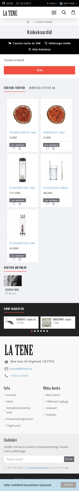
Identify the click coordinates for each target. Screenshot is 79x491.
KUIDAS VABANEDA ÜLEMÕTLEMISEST (12, 289)
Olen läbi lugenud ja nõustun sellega (38, 467)
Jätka (40, 70)
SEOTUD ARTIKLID (15, 267)
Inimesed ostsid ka (42, 88)
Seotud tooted (14, 88)
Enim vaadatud (14, 309)
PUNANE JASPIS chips (22, 132)
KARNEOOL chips (54, 132)
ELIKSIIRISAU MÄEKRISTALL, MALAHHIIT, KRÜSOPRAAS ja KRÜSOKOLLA (57, 188)
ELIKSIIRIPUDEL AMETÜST (23, 243)
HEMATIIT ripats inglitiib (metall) (26, 319)
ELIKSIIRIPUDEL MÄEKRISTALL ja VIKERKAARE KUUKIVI (23, 188)
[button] (32, 331)
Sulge (68, 484)
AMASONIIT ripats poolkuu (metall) (63, 319)
